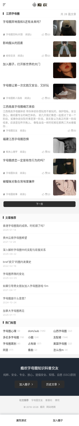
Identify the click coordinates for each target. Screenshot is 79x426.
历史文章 (53, 384)
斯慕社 (48, 400)
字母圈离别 (11, 343)
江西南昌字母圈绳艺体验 (19, 106)
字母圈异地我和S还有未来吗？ (22, 22)
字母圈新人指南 (12, 98)
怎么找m (60, 349)
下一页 (39, 204)
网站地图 (51, 407)
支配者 (60, 337)
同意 (8, 349)
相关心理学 (10, 151)
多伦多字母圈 (13, 337)
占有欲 (34, 343)
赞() (46, 34)
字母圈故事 (10, 194)
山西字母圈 (62, 331)
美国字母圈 (62, 343)
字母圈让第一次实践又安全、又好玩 (26, 85)
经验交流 (9, 55)
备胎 (32, 349)
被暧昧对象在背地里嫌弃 (19, 181)
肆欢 (57, 400)
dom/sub (36, 331)
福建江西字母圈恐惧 (16, 139)
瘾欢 (42, 407)
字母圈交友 (10, 130)
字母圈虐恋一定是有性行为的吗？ (24, 160)
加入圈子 (26, 384)
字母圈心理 (11, 331)
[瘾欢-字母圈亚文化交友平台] (39, 4)
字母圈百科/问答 (13, 34)
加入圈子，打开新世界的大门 (21, 64)
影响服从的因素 (13, 43)
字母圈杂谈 (10, 173)
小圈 (33, 337)
